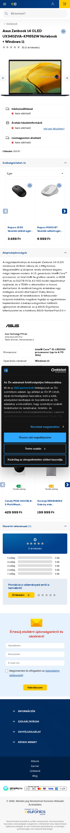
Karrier (35, 766)
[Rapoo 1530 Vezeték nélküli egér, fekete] (20, 204)
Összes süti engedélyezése (35, 437)
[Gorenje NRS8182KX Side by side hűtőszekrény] (51, 477)
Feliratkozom (35, 687)
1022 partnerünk (23, 387)
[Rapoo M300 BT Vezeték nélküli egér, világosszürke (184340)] (50, 204)
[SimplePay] (35, 788)
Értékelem (18, 594)
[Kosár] (64, 4)
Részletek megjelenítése (45, 426)
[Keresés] (63, 13)
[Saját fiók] (53, 4)
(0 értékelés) (31, 47)
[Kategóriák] (5, 4)
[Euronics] (12, 4)
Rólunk (35, 761)
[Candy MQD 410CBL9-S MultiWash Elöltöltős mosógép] (19, 477)
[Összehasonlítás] (29, 185)
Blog (35, 775)
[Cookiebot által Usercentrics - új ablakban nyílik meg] (51, 370)
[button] (3, 78)
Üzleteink (35, 771)
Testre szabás (33, 448)
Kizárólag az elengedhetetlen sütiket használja (35, 459)
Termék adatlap (19, 489)
